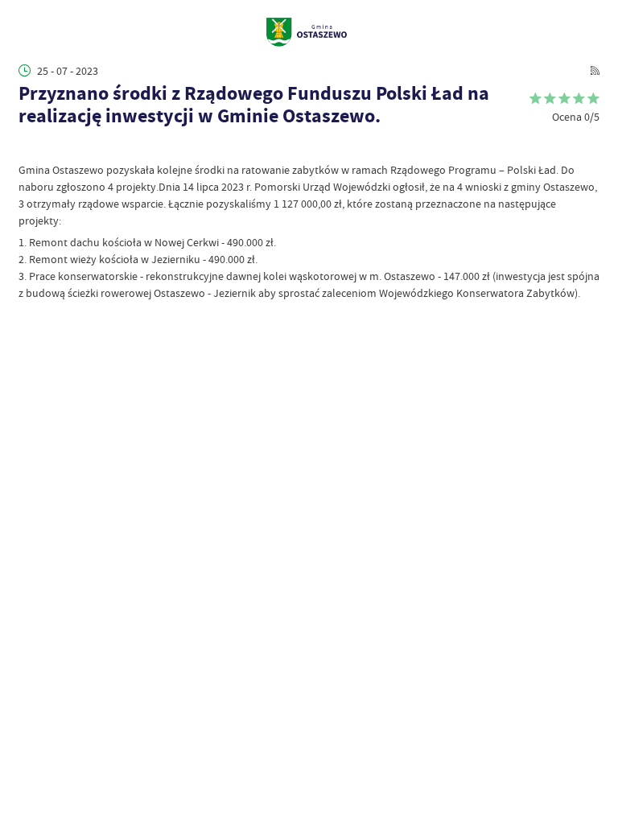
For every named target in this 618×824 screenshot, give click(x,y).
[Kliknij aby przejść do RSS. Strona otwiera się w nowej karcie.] (595, 70)
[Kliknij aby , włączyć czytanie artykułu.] (27, 147)
